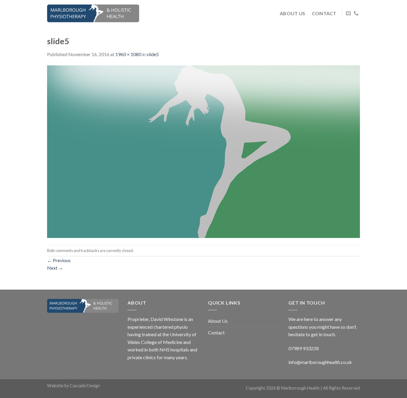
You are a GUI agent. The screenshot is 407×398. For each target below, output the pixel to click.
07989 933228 (303, 348)
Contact (324, 13)
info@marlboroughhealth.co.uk (320, 362)
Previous (59, 260)
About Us (292, 13)
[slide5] (203, 151)
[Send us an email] (348, 13)
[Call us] (356, 13)
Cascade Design (85, 385)
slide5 (153, 54)
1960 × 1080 (128, 54)
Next (55, 268)
